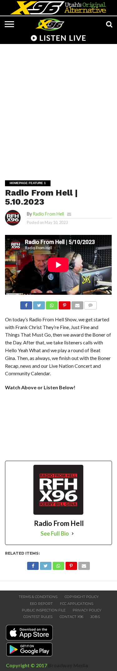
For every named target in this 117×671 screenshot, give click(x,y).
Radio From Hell (48, 213)
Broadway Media (68, 665)
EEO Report (41, 603)
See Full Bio (55, 533)
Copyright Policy (82, 597)
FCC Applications (76, 603)
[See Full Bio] (72, 533)
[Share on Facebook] (26, 304)
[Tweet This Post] (39, 304)
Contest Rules (37, 617)
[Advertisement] (58, 107)
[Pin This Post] (65, 304)
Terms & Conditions (38, 597)
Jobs (95, 617)
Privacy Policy (87, 610)
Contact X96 (71, 617)
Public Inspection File (44, 610)
